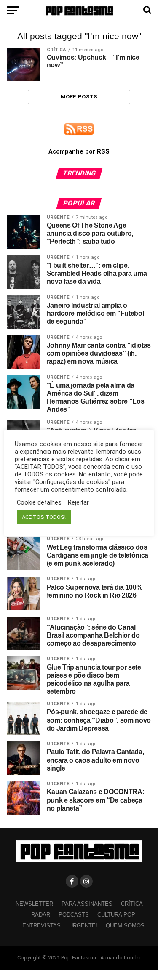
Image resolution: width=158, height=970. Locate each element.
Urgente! (83, 925)
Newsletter (34, 904)
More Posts (79, 96)
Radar (40, 915)
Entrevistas (41, 925)
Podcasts (74, 915)
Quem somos (125, 925)
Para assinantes (87, 904)
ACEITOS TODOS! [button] (44, 517)
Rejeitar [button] (78, 502)
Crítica (132, 904)
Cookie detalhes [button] (39, 502)
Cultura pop (116, 915)
